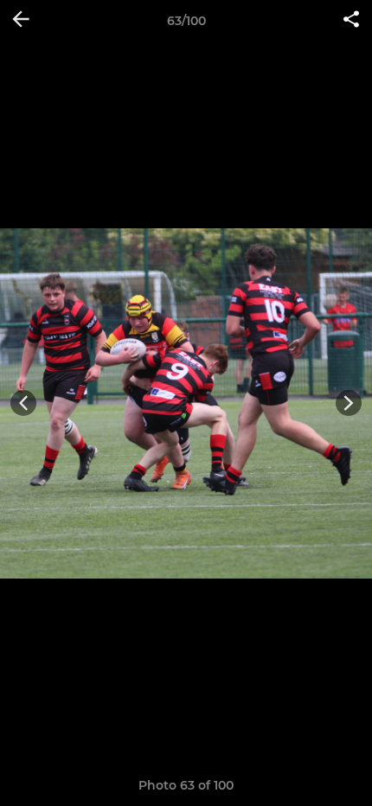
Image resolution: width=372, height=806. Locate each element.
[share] (351, 21)
